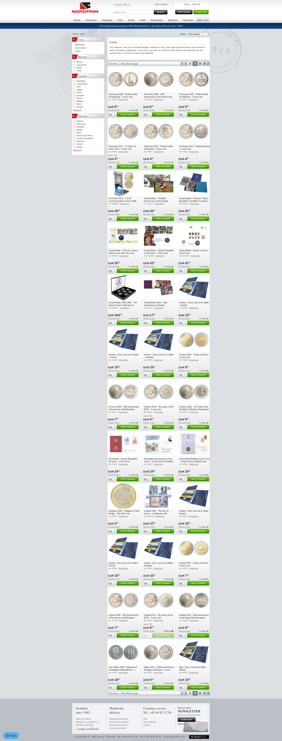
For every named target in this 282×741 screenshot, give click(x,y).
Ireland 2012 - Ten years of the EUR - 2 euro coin (158, 616)
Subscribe (186, 719)
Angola (79, 90)
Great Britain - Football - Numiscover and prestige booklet (156, 201)
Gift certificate (149, 722)
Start (182, 63)
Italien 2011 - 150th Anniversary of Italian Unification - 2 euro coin (159, 670)
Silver (79, 71)
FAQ (145, 719)
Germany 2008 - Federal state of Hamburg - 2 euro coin (123, 95)
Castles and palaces (85, 138)
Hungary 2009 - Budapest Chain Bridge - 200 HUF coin (124, 512)
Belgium (80, 101)
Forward (204, 63)
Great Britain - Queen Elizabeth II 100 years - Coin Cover (159, 251)
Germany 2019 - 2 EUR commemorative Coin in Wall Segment (122, 201)
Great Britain (82, 84)
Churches (81, 141)
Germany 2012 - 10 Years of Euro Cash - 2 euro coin (122, 147)
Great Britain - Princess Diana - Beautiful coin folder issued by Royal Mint (194, 201)
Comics (80, 144)
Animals (80, 121)
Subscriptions (157, 20)
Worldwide (81, 81)
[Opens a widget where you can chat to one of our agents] (11, 736)
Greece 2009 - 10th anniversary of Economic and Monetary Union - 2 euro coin (124, 409)
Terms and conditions (119, 722)
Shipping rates (114, 110)
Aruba (79, 92)
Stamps (76, 20)
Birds (79, 132)
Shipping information (119, 719)
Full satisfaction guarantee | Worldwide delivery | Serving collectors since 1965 (141, 25)
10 (200, 63)
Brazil (79, 104)
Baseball (80, 127)
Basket (80, 130)
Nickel (79, 68)
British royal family (84, 135)
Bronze (80, 62)
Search (160, 12)
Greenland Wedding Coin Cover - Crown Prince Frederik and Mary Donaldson (194, 461)
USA (78, 87)
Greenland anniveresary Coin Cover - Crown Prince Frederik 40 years (158, 461)
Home (75, 34)
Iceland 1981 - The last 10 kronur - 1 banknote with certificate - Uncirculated (156, 513)
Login (157, 4)
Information (188, 20)
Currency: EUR (120, 4)
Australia (80, 95)
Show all (77, 110)
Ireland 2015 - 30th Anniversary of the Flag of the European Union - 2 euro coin (194, 618)
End (208, 63)
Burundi (80, 107)
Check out (201, 12)
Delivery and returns (118, 725)
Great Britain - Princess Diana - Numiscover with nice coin (124, 251)
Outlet (143, 20)
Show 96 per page (129, 64)
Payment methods (117, 728)
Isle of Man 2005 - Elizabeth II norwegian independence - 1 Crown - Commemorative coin (123, 670)
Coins (120, 20)
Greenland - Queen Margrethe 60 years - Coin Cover (123, 460)
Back (186, 63)
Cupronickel (82, 65)
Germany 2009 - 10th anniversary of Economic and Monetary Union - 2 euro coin (158, 97)
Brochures (173, 20)
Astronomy (81, 124)
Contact (164, 4)
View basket (183, 12)
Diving (79, 147)
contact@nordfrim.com (174, 736)
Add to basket (128, 114)
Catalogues (107, 20)
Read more (182, 724)
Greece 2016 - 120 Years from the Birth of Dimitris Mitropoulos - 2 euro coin (194, 409)
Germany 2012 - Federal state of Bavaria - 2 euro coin (158, 147)
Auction (131, 20)
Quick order (203, 19)
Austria (80, 98)
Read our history (83, 719)
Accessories (91, 20)
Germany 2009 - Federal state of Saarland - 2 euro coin (193, 95)
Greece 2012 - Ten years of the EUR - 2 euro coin (159, 408)
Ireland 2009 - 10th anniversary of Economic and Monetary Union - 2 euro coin (123, 618)
